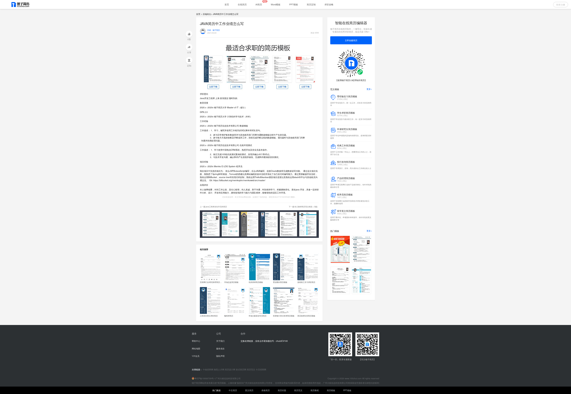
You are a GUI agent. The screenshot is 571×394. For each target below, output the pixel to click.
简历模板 (331, 390)
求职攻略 (328, 4)
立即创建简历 (351, 40)
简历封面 (282, 390)
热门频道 (216, 390)
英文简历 (249, 390)
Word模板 (275, 4)
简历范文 (251, 369)
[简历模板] (259, 66)
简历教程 (314, 390)
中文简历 (233, 390)
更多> (369, 89)
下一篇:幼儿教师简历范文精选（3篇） (304, 206)
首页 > (199, 13)
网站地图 (196, 349)
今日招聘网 (261, 369)
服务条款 (220, 349)
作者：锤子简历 (213, 30)
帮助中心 (196, 341)
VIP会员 (195, 356)
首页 (227, 4)
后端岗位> (207, 13)
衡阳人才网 (219, 369)
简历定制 (311, 4)
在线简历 (242, 4)
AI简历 (258, 4)
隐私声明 (220, 356)
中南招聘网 (208, 369)
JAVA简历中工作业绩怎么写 (225, 13)
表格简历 (265, 390)
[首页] (20, 4)
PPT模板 (293, 4)
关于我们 (220, 341)
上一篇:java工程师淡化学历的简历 (213, 206)
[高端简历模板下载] (259, 223)
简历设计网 (230, 369)
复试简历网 (241, 369)
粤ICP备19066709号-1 (205, 378)
